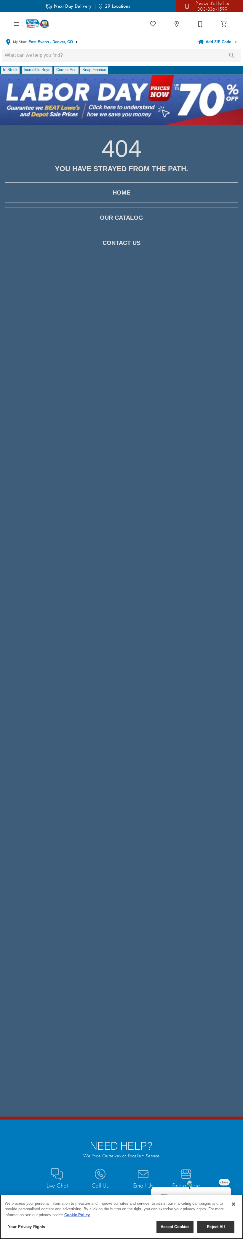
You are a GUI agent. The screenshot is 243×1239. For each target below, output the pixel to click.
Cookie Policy (77, 1215)
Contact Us (121, 243)
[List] (153, 24)
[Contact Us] (200, 24)
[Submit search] (231, 55)
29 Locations (117, 6)
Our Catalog (121, 217)
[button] (16, 24)
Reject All (216, 1227)
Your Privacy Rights (26, 1227)
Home (121, 192)
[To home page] (38, 23)
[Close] (233, 1204)
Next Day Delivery (73, 6)
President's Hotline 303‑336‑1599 (213, 6)
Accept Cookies (175, 1227)
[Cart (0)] (224, 24)
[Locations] (177, 24)
